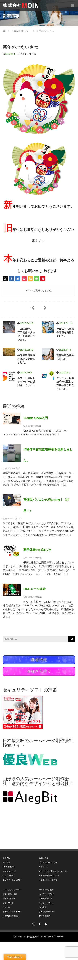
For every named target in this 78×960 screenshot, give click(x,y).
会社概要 (6, 862)
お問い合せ (43, 858)
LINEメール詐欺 (34, 589)
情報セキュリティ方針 (12, 912)
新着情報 (6, 858)
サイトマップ (8, 903)
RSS (45, 923)
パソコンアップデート (12, 890)
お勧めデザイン (45, 898)
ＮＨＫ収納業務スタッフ (49, 876)
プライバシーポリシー (48, 862)
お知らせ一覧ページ (47, 912)
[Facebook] (39, 923)
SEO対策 (43, 907)
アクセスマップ (9, 871)
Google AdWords (46, 903)
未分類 (32, 54)
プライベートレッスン (12, 880)
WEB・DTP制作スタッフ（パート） (54, 871)
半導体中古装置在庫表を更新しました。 (65, 332)
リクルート (43, 867)
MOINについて (9, 867)
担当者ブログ (44, 916)
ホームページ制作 (46, 890)
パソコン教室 (8, 876)
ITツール (6, 907)
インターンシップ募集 (48, 880)
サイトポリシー (9, 898)
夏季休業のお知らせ (37, 550)
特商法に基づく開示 (11, 916)
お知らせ (22, 54)
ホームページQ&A (46, 894)
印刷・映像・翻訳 (10, 894)
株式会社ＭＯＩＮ (35, 936)
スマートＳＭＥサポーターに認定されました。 (26, 381)
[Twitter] (33, 923)
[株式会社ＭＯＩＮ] (20, 5)
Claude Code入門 (35, 418)
